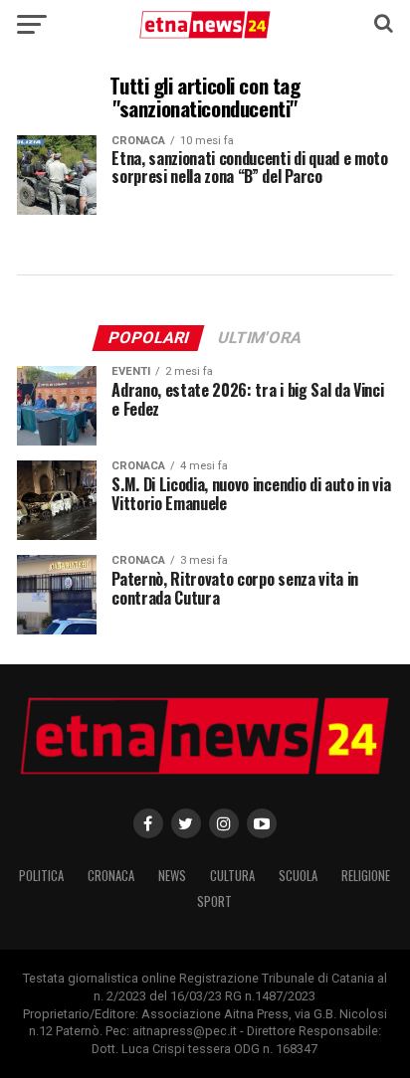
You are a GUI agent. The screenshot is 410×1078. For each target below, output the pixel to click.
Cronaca (111, 875)
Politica (41, 875)
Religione (365, 875)
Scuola (298, 875)
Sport (214, 901)
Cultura (232, 875)
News (172, 875)
